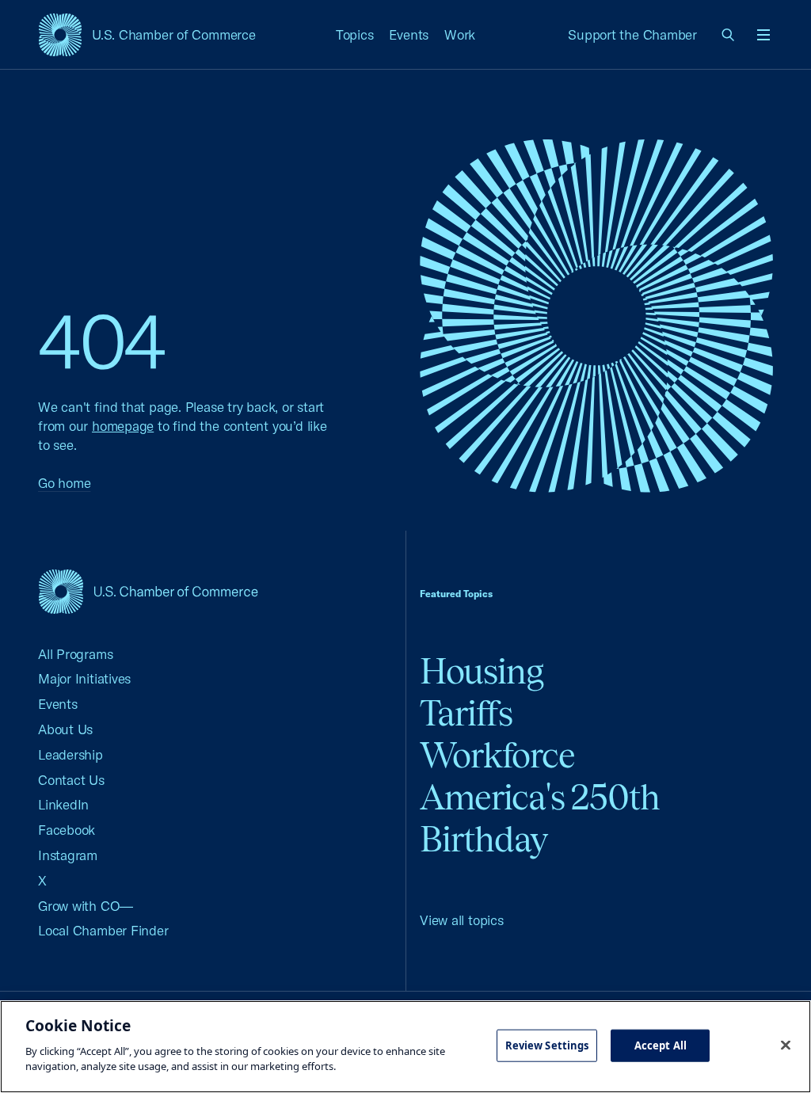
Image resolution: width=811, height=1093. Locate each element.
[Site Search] (728, 34)
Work (459, 34)
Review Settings (547, 1045)
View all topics (462, 920)
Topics (355, 34)
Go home (64, 482)
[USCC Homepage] (148, 591)
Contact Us (71, 779)
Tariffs (466, 713)
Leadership (70, 754)
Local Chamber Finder (103, 930)
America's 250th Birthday (540, 818)
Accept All (660, 1045)
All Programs (75, 654)
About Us (65, 729)
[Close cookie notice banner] (785, 1044)
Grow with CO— (85, 905)
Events (408, 34)
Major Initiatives (84, 678)
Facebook (66, 829)
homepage (123, 425)
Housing (481, 671)
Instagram (67, 855)
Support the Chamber (632, 34)
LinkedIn (63, 804)
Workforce (497, 755)
